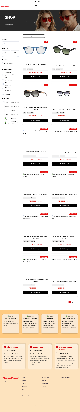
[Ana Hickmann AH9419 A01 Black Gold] (64, 137)
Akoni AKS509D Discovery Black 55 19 (64, 66)
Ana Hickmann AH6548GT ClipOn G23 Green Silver (35, 237)
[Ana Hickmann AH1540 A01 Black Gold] (64, 266)
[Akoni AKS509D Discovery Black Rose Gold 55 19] (35, 93)
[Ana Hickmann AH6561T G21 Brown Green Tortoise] (35, 266)
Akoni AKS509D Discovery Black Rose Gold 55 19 (35, 108)
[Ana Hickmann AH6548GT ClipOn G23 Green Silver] (35, 222)
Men (6, 83)
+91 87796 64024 (12, 351)
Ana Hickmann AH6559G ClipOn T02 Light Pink (64, 237)
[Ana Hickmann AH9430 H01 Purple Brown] (64, 180)
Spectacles (8, 75)
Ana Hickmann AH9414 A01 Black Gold (64, 109)
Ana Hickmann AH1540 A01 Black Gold (64, 282)
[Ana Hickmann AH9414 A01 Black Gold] (64, 94)
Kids (6, 77)
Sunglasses (8, 72)
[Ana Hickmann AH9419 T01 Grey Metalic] (35, 180)
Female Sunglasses (8, 93)
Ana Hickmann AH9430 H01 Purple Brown (64, 195)
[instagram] (6, 1)
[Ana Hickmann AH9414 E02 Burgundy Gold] (35, 137)
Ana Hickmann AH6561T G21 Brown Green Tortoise (35, 281)
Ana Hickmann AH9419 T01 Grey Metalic (35, 195)
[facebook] (3, 1)
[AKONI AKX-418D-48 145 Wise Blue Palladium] (35, 50)
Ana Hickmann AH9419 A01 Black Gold (64, 153)
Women (7, 80)
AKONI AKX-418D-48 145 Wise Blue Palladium (35, 65)
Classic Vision (45, 405)
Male (6, 88)
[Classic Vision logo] (4, 6)
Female (7, 90)
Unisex (7, 85)
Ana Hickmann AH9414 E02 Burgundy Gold (35, 152)
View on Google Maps (13, 354)
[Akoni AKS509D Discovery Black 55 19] (64, 50)
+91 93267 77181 (63, 353)
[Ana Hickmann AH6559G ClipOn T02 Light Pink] (64, 222)
